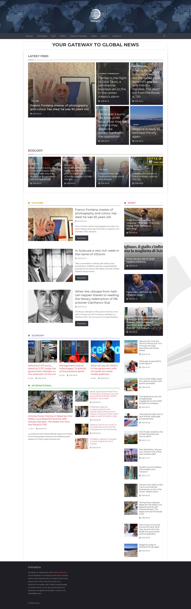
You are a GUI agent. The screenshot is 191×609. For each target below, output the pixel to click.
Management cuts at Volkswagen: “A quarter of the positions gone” (72, 368)
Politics (63, 36)
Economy (29, 36)
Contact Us (117, 36)
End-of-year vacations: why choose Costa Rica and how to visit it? (151, 434)
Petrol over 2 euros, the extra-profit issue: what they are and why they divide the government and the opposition (112, 125)
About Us (104, 36)
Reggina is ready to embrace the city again (146, 132)
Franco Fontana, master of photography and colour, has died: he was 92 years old (59, 107)
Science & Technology (78, 36)
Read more (81, 238)
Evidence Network (60, 572)
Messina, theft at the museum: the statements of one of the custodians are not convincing (103, 427)
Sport (53, 36)
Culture (94, 36)
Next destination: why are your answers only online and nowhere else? (150, 451)
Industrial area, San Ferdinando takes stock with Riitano (111, 176)
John (31, 378)
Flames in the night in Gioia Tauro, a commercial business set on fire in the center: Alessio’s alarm (112, 87)
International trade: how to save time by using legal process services (151, 416)
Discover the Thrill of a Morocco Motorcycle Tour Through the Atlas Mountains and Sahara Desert (150, 345)
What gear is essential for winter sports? (150, 362)
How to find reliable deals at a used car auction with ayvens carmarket (150, 381)
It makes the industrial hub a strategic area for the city (144, 176)
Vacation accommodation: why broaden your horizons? (150, 469)
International (42, 36)
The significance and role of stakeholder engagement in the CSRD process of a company (150, 399)
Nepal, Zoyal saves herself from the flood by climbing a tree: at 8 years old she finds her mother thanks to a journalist (104, 395)
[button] (164, 36)
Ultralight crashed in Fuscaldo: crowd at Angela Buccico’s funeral (103, 441)
